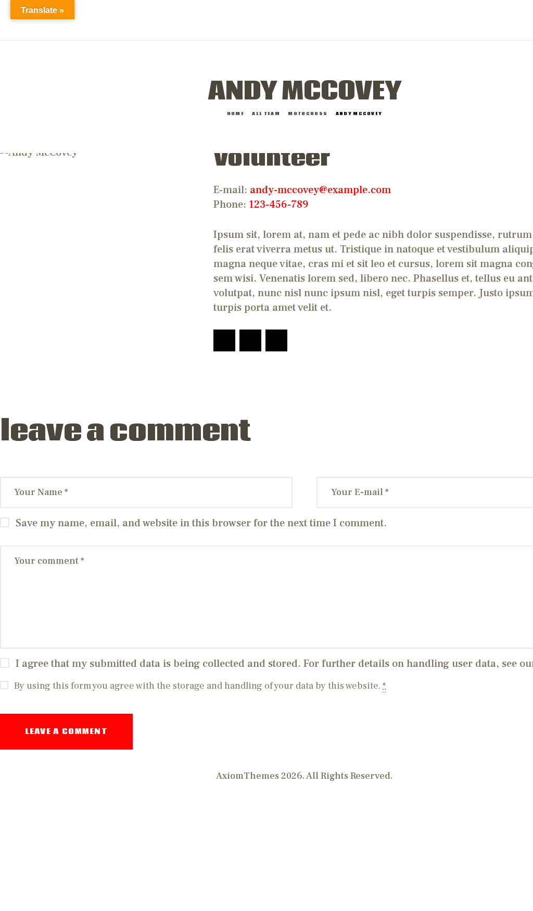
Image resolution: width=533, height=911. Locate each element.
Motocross (307, 114)
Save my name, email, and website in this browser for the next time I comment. (201, 523)
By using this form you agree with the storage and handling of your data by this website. (200, 686)
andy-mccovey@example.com (320, 190)
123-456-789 (278, 204)
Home (235, 114)
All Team (266, 114)
